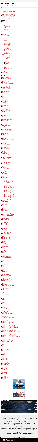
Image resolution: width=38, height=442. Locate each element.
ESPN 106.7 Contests (5, 259)
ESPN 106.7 (3, 258)
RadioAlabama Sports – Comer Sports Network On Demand (10, 329)
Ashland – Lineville (6, 183)
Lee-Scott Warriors (7, 63)
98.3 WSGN (3, 176)
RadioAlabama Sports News (6, 46)
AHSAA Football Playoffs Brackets (6, 202)
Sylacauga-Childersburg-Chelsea (8, 199)
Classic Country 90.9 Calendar (6, 233)
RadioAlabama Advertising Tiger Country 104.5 (10, 196)
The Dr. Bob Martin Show (5, 158)
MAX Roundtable (4, 111)
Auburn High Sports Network (6, 211)
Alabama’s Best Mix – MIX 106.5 (6, 125)
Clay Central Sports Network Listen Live (7, 238)
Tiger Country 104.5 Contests (6, 361)
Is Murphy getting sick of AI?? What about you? (8, 13)
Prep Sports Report (4, 82)
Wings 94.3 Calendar (5, 375)
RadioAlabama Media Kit (5, 319)
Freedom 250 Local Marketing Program (7, 263)
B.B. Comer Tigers (7, 60)
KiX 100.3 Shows (4, 269)
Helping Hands (6, 27)
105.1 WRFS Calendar (5, 161)
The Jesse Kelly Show (5, 147)
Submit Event (4, 348)
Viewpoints (3, 132)
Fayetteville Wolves (7, 62)
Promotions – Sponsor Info (6, 305)
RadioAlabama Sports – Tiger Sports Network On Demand (10, 334)
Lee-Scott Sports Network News (6, 276)
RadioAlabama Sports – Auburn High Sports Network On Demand (11, 325)
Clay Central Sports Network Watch (7, 241)
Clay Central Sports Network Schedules (7, 240)
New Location (5, 243)
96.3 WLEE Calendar (4, 173)
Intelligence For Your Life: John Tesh (7, 119)
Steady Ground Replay (5, 109)
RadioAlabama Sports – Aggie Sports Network (8, 322)
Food (4, 25)
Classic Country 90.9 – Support (8, 232)
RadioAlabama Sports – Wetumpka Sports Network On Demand (11, 336)
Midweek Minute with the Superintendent (8, 281)
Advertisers (3, 200)
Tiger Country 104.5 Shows (6, 363)
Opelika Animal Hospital (5, 290)
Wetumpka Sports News (7, 53)
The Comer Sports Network (7, 44)
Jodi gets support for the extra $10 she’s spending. (9, 15)
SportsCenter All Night (5, 120)
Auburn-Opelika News (7, 35)
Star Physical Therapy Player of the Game (9, 70)
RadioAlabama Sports (5, 321)
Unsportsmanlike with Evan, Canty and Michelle (8, 79)
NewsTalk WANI (4, 286)
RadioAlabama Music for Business (6, 320)
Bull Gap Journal (4, 223)
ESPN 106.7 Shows (4, 260)
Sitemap (3, 345)
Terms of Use (4, 354)
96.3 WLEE (3, 172)
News (3, 38)
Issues (4, 30)
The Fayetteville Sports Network (8, 45)
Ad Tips (3, 21)
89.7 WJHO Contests (5, 166)
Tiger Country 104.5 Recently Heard (7, 362)
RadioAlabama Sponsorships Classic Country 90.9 (10, 198)
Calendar (3, 226)
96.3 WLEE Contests (4, 174)
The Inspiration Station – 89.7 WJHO (7, 94)
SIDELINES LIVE (4, 84)
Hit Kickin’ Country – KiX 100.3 (6, 86)
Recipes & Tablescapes (7, 31)
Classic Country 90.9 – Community (8, 231)
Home (3, 266)
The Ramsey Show (4, 107)
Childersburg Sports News (7, 49)
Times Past (5, 32)
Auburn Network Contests (5, 218)
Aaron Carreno (4, 136)
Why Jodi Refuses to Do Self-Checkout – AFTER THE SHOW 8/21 (11, 12)
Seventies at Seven (4, 97)
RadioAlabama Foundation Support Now (9, 317)
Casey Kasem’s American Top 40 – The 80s (8, 122)
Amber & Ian (3, 114)
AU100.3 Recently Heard (5, 208)
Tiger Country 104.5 (5, 360)
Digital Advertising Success (7, 309)
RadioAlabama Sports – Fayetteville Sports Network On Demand (11, 331)
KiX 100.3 (3, 267)
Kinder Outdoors (4, 150)
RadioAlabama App (4, 314)
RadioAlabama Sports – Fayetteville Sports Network (9, 330)
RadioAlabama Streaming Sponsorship (7, 340)
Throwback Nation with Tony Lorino (7, 87)
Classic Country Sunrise (5, 91)
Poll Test (3, 303)
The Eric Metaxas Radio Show (6, 148)
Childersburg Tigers (8, 61)
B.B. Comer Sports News (7, 48)
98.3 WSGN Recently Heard (5, 178)
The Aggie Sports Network (7, 43)
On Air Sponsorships (6, 294)
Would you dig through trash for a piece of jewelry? (9, 17)
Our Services (4, 292)
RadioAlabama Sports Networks (6, 42)
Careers (3, 227)
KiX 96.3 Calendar (4, 271)
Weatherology (23, 437)
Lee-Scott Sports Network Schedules (7, 277)
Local (4, 39)
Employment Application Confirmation (7, 257)
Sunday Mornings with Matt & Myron (7, 104)
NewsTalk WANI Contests (5, 287)
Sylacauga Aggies (7, 64)
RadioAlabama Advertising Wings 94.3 (9, 197)
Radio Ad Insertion (4, 312)
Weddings (5, 33)
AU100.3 (3, 206)
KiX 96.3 (3, 270)
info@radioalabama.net (31, 431)
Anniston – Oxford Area (7, 182)
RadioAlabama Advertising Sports (8, 195)
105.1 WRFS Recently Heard (6, 162)
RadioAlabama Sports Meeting (6, 339)
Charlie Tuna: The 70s (5, 108)
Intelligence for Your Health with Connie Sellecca (9, 121)
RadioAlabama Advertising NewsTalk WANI (9, 194)
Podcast (3, 301)
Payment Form (4, 297)
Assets (3, 205)
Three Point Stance (4, 93)
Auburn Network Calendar (5, 217)
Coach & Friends (4, 92)
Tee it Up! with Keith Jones (5, 153)
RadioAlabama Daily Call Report (6, 315)
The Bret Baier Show (5, 101)
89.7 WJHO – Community (7, 169)
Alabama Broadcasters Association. (21, 436)
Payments (3, 300)
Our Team (3, 296)
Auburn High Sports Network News (7, 213)
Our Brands (3, 291)
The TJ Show (4, 135)
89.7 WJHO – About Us (7, 168)
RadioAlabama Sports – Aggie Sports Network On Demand (10, 323)
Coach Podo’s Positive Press (6, 246)
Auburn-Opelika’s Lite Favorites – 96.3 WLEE (8, 139)
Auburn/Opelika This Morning (6, 144)
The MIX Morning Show (5, 113)
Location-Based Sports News (6, 36)
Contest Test (4, 251)
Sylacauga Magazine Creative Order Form (8, 352)
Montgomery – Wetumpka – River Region (9, 184)
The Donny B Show (4, 140)
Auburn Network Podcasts (5, 219)
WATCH (3, 366)
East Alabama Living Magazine (6, 254)
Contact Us (3, 249)
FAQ (2, 261)
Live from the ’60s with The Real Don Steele (8, 76)
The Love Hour (4, 95)
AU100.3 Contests (4, 207)
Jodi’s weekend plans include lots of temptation (8, 18)
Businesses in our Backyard (6, 22)
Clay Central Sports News (7, 50)
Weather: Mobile (4, 371)
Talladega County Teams (5, 72)
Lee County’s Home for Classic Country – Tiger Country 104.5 (10, 98)
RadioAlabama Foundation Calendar (7, 318)
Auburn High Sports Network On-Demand (8, 214)
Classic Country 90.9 (5, 229)
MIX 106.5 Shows (4, 284)
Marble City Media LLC (19, 434)
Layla (2, 116)
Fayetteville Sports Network (6, 262)
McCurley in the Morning (5, 280)
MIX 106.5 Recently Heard (5, 283)
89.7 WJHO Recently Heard (5, 170)
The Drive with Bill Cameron (6, 115)
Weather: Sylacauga (4, 373)
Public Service (4, 306)
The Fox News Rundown (5, 149)
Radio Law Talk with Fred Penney (6, 156)
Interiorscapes (6, 29)
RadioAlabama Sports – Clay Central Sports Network (9, 326)
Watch (4, 71)
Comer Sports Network (5, 248)
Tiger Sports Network (5, 364)
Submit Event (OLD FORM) (5, 349)
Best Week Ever (4, 127)
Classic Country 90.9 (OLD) (5, 230)
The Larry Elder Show (5, 105)
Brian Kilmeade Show (5, 145)
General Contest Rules (5, 264)
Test (2, 355)
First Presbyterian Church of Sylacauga (7, 85)
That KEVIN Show (4, 152)
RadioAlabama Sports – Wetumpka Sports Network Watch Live (10, 337)
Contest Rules (4, 250)
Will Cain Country (4, 106)
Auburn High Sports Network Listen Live (7, 212)
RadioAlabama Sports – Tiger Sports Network (8, 333)
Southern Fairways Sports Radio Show (7, 83)
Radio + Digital (6, 311)
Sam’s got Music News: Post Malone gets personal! (9, 14)
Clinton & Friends (4, 103)
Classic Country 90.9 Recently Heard (7, 234)
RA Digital (3, 307)
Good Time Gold (4, 112)
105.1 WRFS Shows (4, 163)
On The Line (5, 66)
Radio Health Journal (5, 133)
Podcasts (3, 302)
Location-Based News (5, 34)
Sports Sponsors (4, 347)
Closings (3, 242)
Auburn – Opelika (4, 210)
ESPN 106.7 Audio (6, 58)
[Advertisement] (19, 384)
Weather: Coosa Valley (5, 369)
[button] (37, 1)
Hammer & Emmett (4, 124)
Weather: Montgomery (5, 372)
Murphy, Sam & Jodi (4, 37)
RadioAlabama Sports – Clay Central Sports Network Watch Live (11, 328)
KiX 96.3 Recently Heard (5, 272)
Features (5, 24)
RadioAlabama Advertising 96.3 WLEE (9, 187)
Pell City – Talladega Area (7, 185)
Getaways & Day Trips (7, 26)
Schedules (5, 69)
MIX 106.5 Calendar (4, 282)
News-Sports (5, 40)
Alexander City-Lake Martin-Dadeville (9, 181)
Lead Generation (6, 310)
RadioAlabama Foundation (5, 316)
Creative (5, 293)
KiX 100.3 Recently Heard (5, 268)
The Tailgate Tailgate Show (6, 102)
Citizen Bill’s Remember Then (6, 77)
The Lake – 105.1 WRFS (5, 131)
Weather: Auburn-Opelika (5, 367)
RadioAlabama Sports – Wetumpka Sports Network (9, 335)
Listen (4, 65)
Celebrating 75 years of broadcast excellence (8, 228)
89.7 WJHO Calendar (5, 165)
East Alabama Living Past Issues (6, 256)
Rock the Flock (4, 343)
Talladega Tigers (6, 73)
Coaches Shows (6, 55)
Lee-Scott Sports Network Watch (6, 278)
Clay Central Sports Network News (7, 239)
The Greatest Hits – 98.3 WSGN (6, 88)
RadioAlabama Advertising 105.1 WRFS (9, 186)
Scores (3, 344)
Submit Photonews (4, 350)
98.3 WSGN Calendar (5, 177)
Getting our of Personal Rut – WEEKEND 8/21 (8, 11)
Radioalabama (5, 67)
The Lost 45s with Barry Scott (6, 110)
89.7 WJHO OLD (4, 167)
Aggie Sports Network (5, 201)
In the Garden (5, 28)
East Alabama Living (5, 23)
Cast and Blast (4, 123)
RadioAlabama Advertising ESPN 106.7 (9, 190)
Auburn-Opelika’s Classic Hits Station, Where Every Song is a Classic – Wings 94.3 (13, 90)
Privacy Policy (4, 304)
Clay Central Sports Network (6, 236)
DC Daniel (3, 134)
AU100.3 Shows (4, 209)
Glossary (3, 265)
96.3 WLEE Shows (4, 175)
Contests (3, 252)
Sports (3, 54)
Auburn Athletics (7, 57)
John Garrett (4, 118)
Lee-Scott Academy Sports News (8, 51)
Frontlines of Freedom (5, 100)
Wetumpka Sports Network (6, 374)
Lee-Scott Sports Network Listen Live (7, 275)
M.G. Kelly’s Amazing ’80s (5, 81)
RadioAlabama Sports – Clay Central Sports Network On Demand (11, 327)
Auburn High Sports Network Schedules (7, 215)
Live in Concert (4, 143)
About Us (3, 179)
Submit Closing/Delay (7, 244)
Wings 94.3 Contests (5, 376)
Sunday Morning (4, 351)
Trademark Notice (4, 365)
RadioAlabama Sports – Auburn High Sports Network (9, 324)
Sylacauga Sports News (7, 52)
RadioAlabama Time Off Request (6, 342)
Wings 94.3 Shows (4, 378)
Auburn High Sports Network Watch (7, 216)
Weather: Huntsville (4, 370)
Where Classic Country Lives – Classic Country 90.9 (9, 89)
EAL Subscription (4, 253)
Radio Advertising (6, 295)
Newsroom (5, 41)
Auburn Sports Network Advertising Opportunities (9, 220)
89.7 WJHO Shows (4, 171)
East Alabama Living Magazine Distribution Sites (9, 255)
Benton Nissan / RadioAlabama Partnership (8, 221)
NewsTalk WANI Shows (5, 288)
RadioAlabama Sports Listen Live (6, 338)
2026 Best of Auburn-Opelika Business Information (9, 164)
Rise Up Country (4, 128)
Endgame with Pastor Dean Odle (6, 78)
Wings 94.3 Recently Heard (5, 377)
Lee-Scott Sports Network (5, 273)
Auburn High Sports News (7, 47)
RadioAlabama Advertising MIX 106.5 (9, 193)
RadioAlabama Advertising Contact (8, 189)
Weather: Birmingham (5, 368)
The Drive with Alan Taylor (5, 154)
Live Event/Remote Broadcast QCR (7, 279)
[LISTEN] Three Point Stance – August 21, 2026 (8, 16)
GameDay (3, 126)
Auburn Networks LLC (19, 434)
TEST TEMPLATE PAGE (5, 356)
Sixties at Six (3, 96)
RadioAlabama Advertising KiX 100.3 (8, 191)
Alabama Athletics (7, 56)
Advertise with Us (4, 180)
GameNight (3, 80)
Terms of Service (4, 353)
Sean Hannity (4, 146)
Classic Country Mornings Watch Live (7, 235)
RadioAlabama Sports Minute (8, 68)
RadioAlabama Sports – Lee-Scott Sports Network (9, 332)
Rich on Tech (4, 151)
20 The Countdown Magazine (6, 99)
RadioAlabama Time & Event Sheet (7, 341)
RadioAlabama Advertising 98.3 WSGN (9, 188)
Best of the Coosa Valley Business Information (8, 222)
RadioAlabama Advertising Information (7, 313)
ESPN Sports (5, 59)
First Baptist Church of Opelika (6, 157)
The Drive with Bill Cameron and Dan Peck (8, 357)
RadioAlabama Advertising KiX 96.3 (8, 192)
